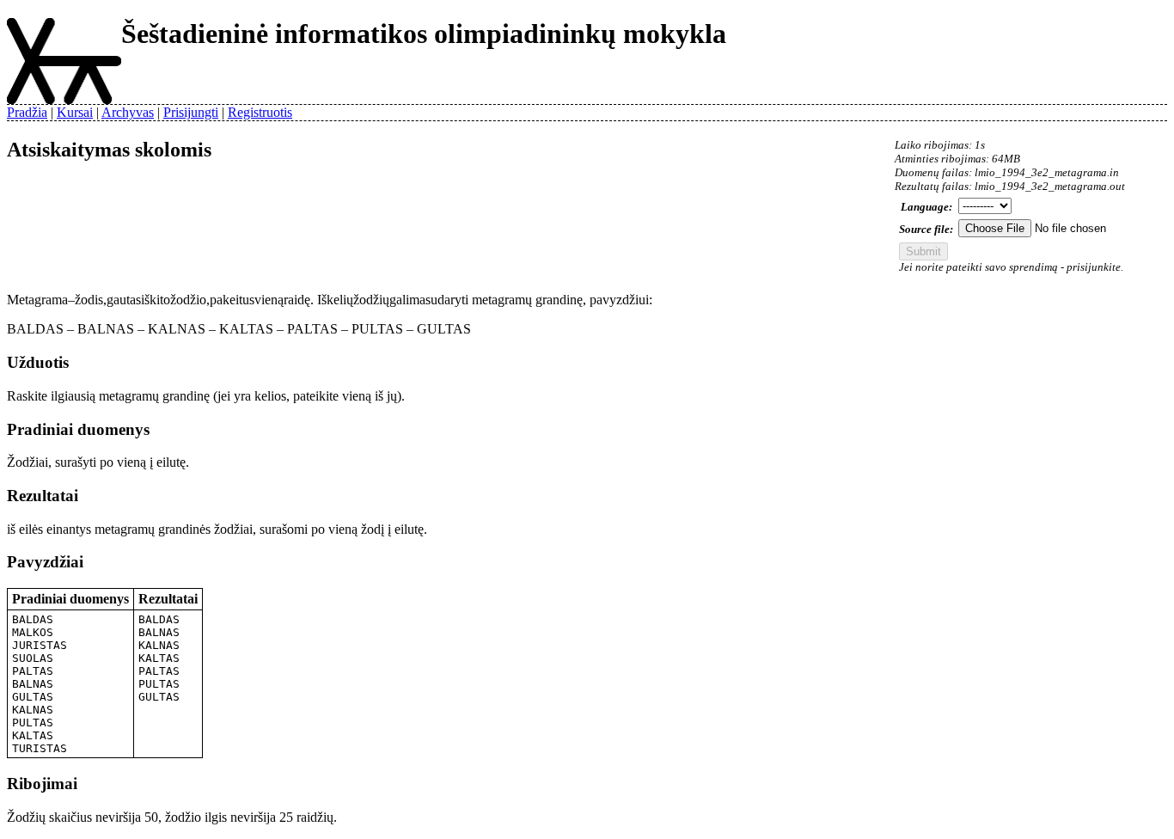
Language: (926, 206)
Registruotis (260, 112)
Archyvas (127, 112)
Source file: (926, 229)
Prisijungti (190, 112)
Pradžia (27, 112)
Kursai (75, 112)
